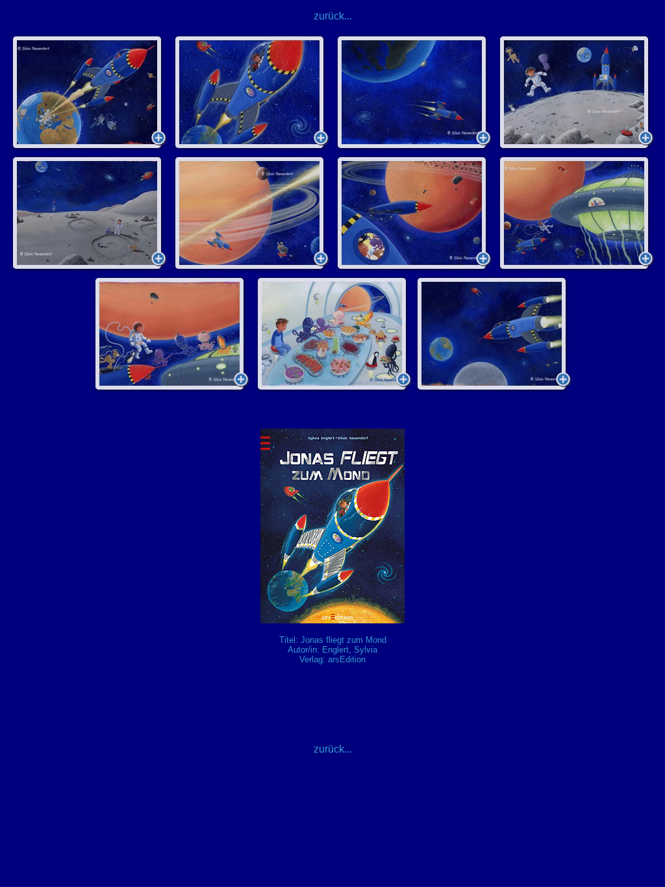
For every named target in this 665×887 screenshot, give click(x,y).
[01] (89, 92)
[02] (251, 92)
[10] (334, 334)
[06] (251, 213)
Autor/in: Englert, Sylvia (332, 650)
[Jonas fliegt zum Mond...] (332, 619)
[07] (414, 213)
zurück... (333, 15)
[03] (414, 92)
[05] (89, 213)
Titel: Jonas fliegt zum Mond (332, 640)
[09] (171, 334)
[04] (576, 92)
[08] (576, 213)
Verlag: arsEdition (332, 659)
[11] (493, 334)
